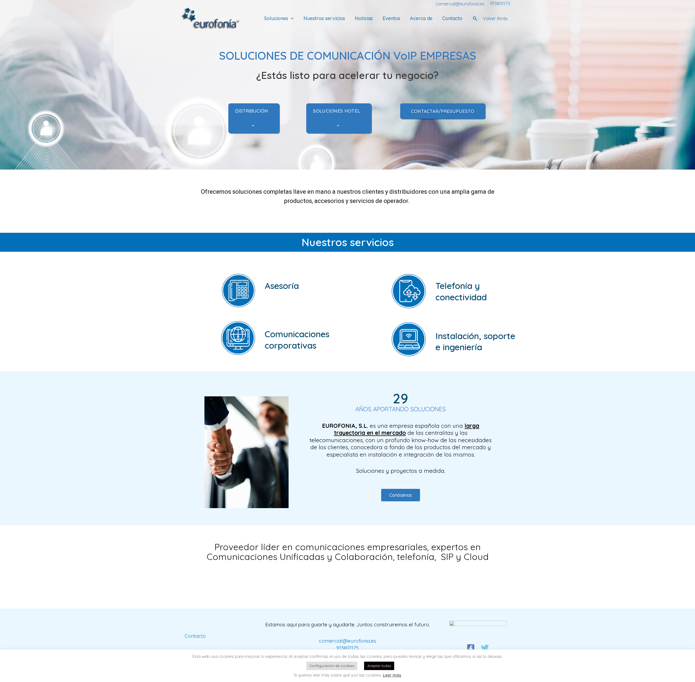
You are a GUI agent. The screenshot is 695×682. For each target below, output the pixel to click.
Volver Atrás (495, 18)
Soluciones (276, 18)
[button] (291, 18)
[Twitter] (485, 648)
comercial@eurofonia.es (460, 4)
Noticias (364, 18)
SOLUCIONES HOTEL (336, 111)
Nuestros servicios (324, 18)
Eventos (391, 18)
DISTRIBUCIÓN (251, 111)
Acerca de (421, 18)
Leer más (392, 675)
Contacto (452, 18)
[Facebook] (471, 648)
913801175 (500, 3)
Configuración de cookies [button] (331, 666)
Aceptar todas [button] (379, 666)
